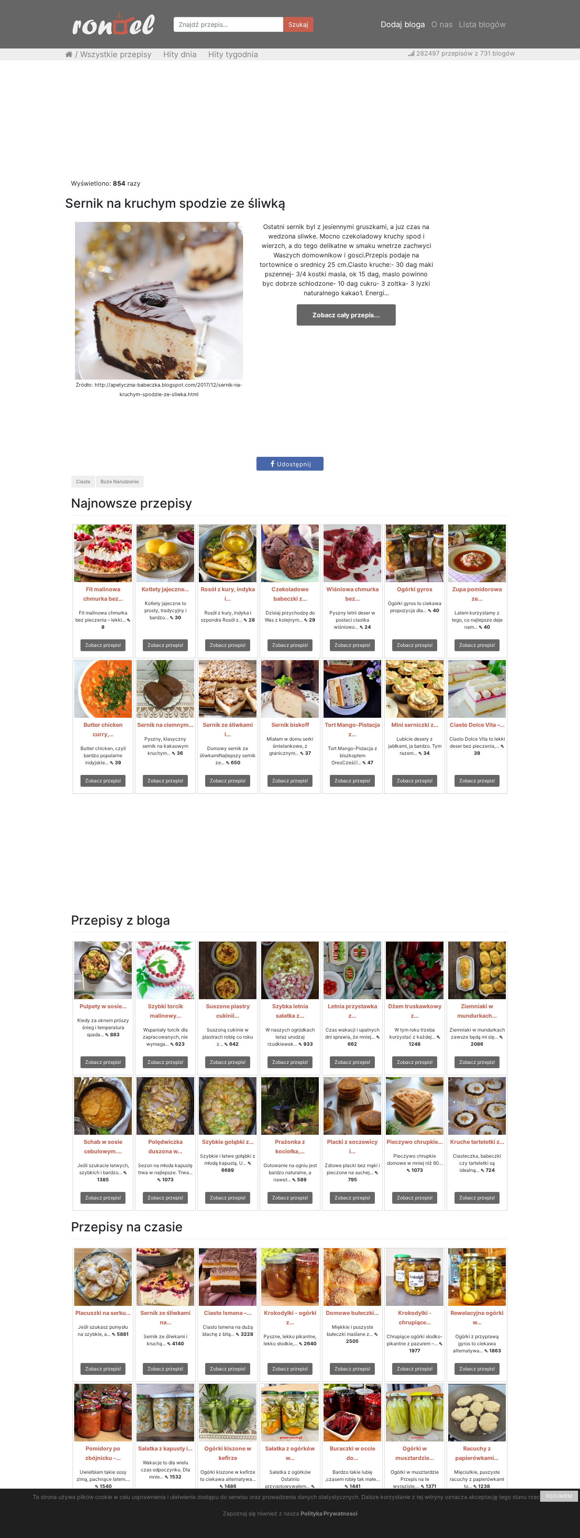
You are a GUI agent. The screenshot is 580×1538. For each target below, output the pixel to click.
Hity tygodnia (233, 54)
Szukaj (298, 24)
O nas (442, 24)
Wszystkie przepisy (116, 54)
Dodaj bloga (403, 24)
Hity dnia (179, 54)
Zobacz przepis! (103, 645)
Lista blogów (482, 24)
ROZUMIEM (559, 1496)
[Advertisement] (290, 123)
